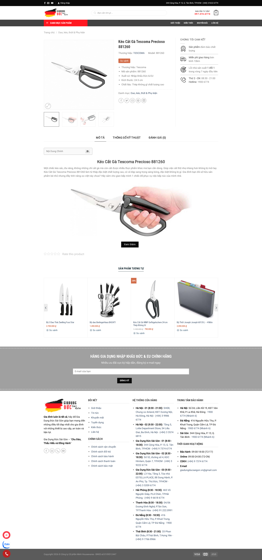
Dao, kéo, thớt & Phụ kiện (71, 32)
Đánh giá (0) (157, 137)
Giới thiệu (96, 408)
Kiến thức (188, 23)
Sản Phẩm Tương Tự (131, 268)
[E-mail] (48, 3)
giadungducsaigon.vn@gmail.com (198, 470)
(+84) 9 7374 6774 (162, 448)
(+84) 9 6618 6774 (154, 497)
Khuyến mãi (97, 417)
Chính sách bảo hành (102, 456)
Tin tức (95, 412)
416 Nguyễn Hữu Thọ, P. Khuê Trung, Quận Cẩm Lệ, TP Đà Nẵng (153, 519)
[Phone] (7, 553)
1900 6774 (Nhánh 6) (199, 428)
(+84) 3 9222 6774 (210, 3)
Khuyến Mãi (202, 23)
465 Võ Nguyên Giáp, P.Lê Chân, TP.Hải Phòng (153, 494)
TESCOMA (138, 53)
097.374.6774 (202, 14)
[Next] (108, 75)
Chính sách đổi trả (101, 451)
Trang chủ (49, 32)
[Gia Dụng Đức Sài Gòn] (56, 13)
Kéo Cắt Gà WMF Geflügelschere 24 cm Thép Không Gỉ (150, 324)
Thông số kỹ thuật (127, 137)
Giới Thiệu (175, 23)
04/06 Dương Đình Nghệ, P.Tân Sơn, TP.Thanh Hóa (153, 506)
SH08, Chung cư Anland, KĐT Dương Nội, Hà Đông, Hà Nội (154, 412)
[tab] (100, 137)
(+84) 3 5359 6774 (146, 485)
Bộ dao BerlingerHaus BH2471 (103, 322)
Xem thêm (130, 244)
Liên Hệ (214, 23)
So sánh (124, 60)
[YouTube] (52, 3)
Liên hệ (95, 432)
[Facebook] (45, 3)
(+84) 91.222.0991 (163, 510)
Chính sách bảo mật (102, 465)
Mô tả (100, 137)
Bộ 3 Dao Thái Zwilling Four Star (60, 322)
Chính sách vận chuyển (103, 446)
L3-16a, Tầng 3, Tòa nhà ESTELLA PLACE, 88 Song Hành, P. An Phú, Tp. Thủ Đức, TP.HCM (154, 477)
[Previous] (49, 75)
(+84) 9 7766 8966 (146, 539)
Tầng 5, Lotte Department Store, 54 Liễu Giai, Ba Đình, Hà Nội (154, 428)
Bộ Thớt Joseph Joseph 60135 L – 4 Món (195, 322)
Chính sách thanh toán (103, 461)
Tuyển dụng (97, 422)
